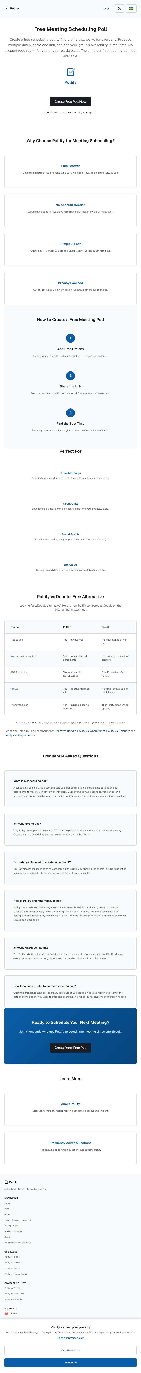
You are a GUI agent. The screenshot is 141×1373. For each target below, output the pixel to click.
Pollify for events (12, 1268)
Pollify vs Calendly (118, 731)
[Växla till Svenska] (131, 8)
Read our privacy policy (70, 1337)
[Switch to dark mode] (119, 8)
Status (7, 1237)
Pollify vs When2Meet (91, 731)
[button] (11, 8)
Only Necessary (70, 1350)
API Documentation (13, 1231)
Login (107, 8)
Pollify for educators (13, 1262)
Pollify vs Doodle (65, 731)
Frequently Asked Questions (17, 1220)
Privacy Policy (11, 1225)
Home (7, 1203)
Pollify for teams (12, 1257)
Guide (7, 1214)
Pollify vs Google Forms (19, 735)
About (7, 1208)
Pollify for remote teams (15, 1274)
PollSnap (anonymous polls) (17, 1242)
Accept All (70, 1362)
